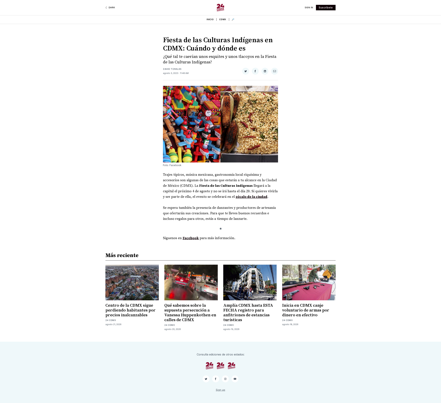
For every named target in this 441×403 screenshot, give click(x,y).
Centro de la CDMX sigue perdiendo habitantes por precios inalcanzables (130, 310)
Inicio (210, 19)
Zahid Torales (172, 69)
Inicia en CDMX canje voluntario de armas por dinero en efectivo (305, 310)
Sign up (220, 389)
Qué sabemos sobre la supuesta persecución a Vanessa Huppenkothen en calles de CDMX (190, 313)
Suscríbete (326, 7)
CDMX (222, 19)
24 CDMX (110, 320)
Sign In (309, 7)
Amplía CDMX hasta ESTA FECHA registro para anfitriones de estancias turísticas (248, 313)
